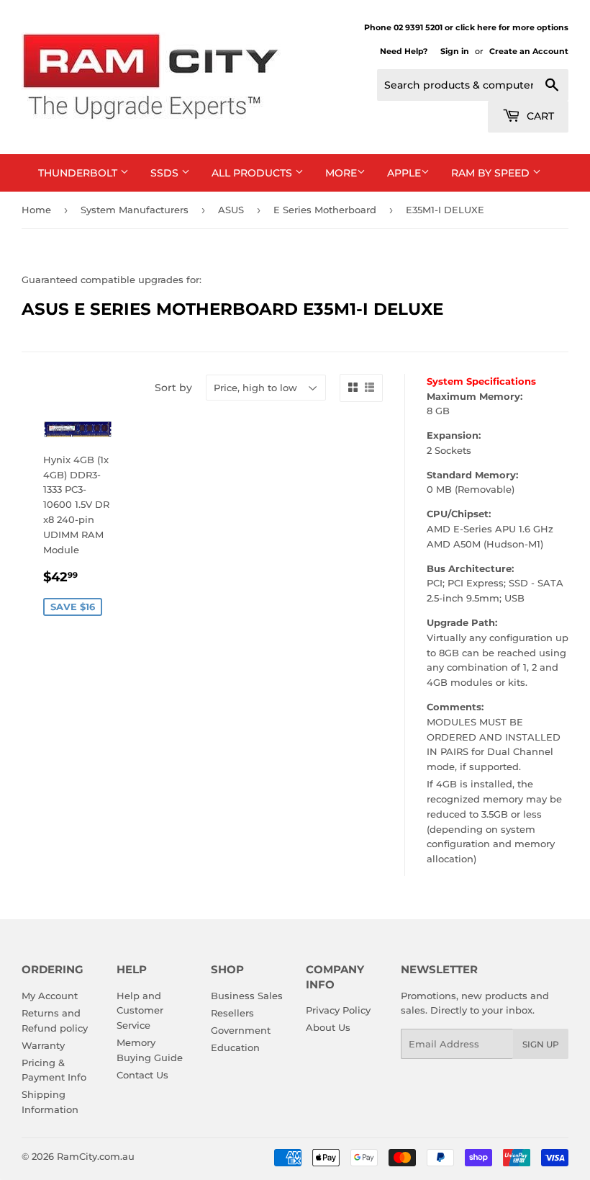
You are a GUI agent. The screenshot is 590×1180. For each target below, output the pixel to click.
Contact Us (142, 1075)
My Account (50, 995)
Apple (404, 172)
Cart (539, 115)
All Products (253, 172)
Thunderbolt (79, 172)
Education (235, 1047)
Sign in (454, 51)
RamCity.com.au (96, 1156)
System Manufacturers (135, 209)
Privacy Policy (338, 1010)
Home (36, 209)
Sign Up (540, 1044)
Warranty (43, 1045)
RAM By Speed (491, 172)
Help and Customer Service (140, 1011)
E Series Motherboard (324, 209)
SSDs (165, 172)
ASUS (231, 209)
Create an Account (528, 51)
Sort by (173, 387)
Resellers (232, 1013)
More (341, 172)
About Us (328, 1027)
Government (241, 1030)
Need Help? (403, 51)
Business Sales (247, 995)
